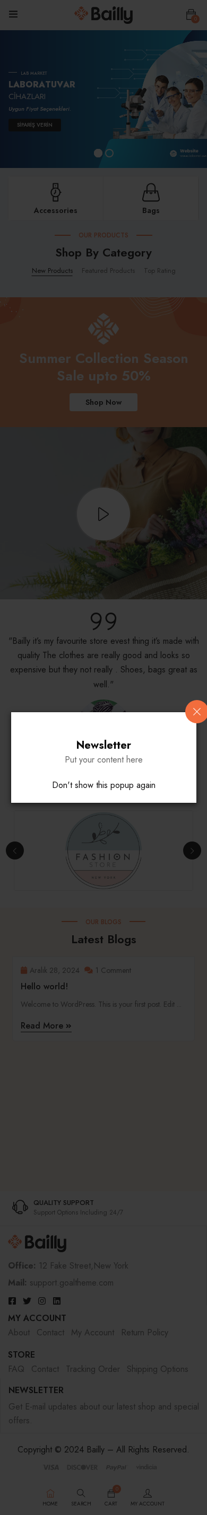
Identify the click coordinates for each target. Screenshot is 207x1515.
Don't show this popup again (104, 785)
